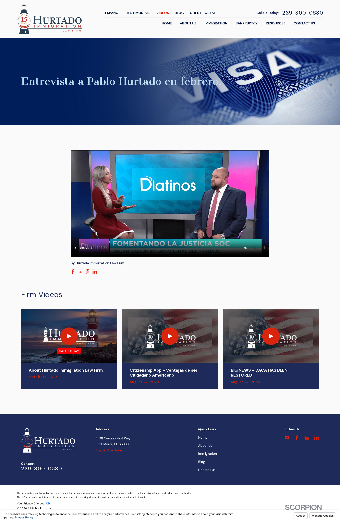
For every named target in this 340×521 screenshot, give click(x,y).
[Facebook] (297, 437)
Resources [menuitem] (275, 23)
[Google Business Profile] (306, 437)
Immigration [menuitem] (215, 23)
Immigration (207, 453)
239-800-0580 (302, 13)
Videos (162, 13)
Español (112, 13)
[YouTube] (287, 437)
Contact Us (206, 470)
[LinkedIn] (316, 437)
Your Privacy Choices (31, 503)
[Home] (49, 19)
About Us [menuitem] (188, 23)
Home (203, 437)
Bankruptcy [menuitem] (247, 23)
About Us (205, 445)
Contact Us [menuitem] (304, 23)
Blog (179, 13)
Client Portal (203, 13)
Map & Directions (109, 450)
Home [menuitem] (167, 23)
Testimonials (138, 13)
